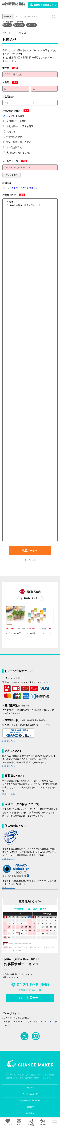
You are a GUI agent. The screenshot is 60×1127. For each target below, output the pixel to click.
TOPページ (6, 33)
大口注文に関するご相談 (18, 152)
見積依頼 (10, 131)
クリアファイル (32, 1021)
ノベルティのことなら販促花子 (17, 1018)
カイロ (7, 1025)
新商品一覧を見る (31, 598)
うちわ (8, 25)
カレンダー (18, 1021)
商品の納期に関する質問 (18, 142)
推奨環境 (30, 1113)
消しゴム (20, 25)
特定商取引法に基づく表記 (30, 1100)
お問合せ (32, 997)
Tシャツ (32, 25)
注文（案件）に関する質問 (19, 126)
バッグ (54, 1021)
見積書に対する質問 (16, 121)
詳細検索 (7, 16)
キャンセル (30, 560)
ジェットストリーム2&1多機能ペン (20, 188)
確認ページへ (30, 550)
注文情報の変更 (14, 137)
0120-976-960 (33, 985)
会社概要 (30, 1107)
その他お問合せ (14, 147)
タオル (45, 1021)
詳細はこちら (8, 741)
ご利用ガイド (30, 1087)
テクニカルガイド (30, 1094)
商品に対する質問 (15, 116)
